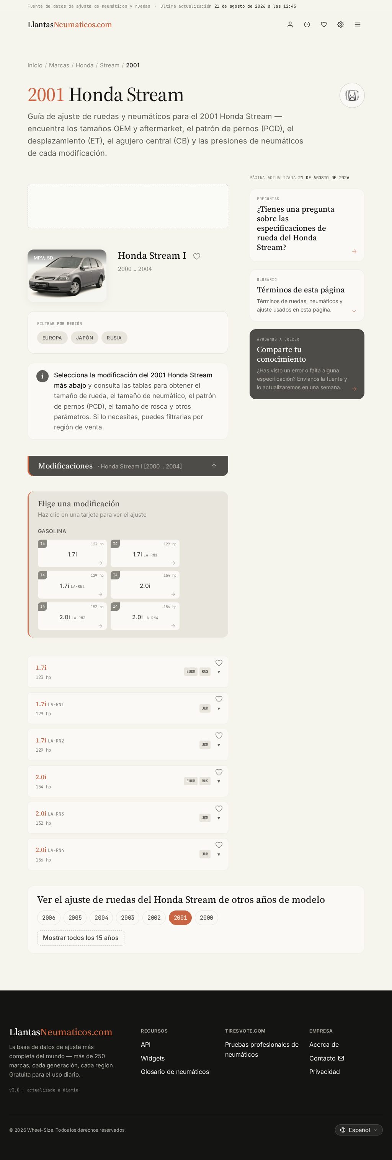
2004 (101, 918)
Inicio (35, 65)
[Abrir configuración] (341, 24)
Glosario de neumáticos (175, 1071)
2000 (206, 918)
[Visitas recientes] (307, 24)
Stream (109, 65)
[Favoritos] (324, 24)
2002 (154, 918)
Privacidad (324, 1071)
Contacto (322, 1058)
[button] (128, 466)
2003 (127, 918)
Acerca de (324, 1044)
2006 (49, 918)
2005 (75, 918)
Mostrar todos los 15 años (81, 937)
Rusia (114, 338)
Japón (84, 338)
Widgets (153, 1058)
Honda (84, 65)
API (145, 1044)
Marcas (59, 65)
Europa (52, 338)
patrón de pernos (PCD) (239, 128)
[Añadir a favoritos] (197, 256)
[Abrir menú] (357, 24)
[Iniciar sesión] (290, 24)
